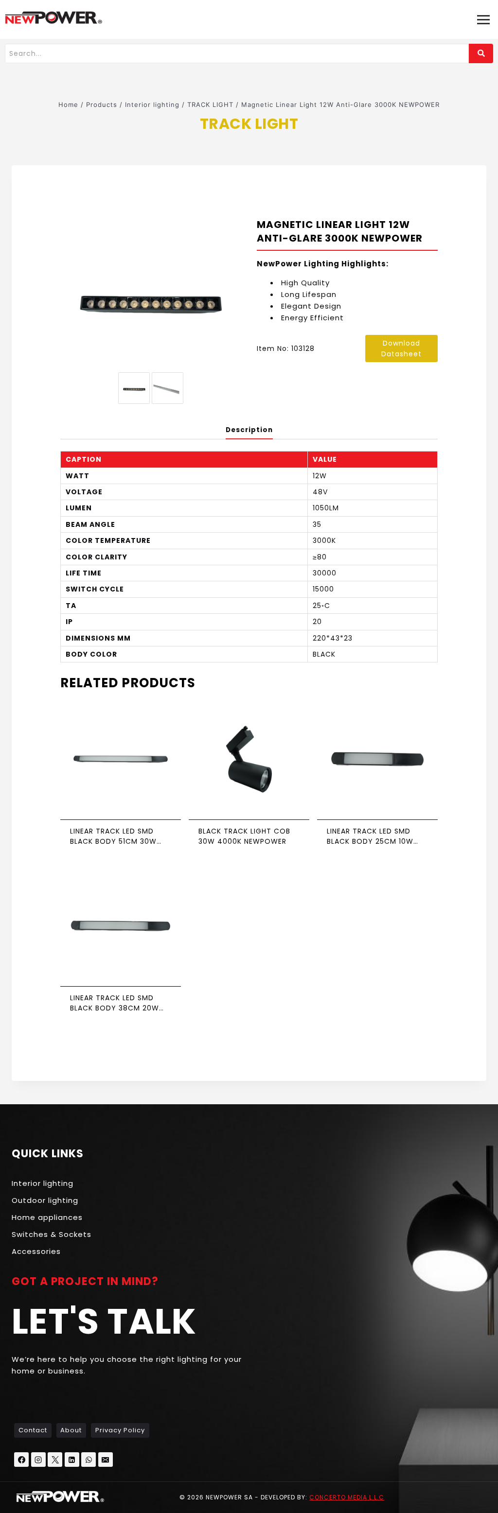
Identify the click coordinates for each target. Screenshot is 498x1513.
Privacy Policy (120, 1430)
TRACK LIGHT (249, 123)
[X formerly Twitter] (55, 1459)
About (71, 1430)
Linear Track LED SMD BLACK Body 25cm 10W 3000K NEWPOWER (370, 836)
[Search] (481, 53)
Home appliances (47, 1217)
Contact (32, 1430)
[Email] (105, 1459)
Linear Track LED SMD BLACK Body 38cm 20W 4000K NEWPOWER (114, 1003)
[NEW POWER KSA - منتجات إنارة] (53, 18)
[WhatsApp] (88, 1459)
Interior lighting (42, 1183)
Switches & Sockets (51, 1234)
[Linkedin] (72, 1459)
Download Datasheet (401, 348)
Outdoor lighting (45, 1200)
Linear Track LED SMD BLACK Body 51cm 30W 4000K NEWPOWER (113, 836)
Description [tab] (249, 430)
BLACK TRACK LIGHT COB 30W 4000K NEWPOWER (244, 836)
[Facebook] (21, 1459)
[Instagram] (38, 1459)
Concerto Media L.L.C (346, 1497)
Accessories (36, 1251)
